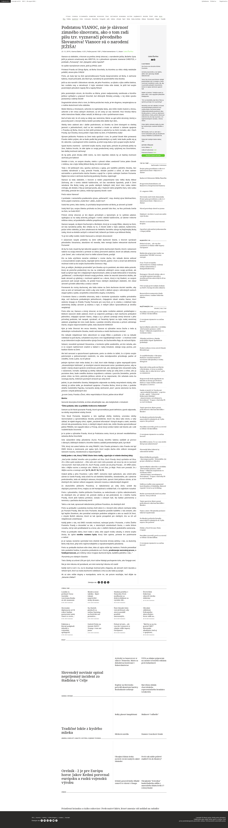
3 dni (161, 308)
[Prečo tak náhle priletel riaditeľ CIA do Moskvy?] (154, 747)
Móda (128, 19)
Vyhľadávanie (205, 1)
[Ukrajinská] (154, 784)
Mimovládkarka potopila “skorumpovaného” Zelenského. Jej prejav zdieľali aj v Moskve (153, 459)
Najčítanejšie (155, 165)
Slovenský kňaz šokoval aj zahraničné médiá (149, 450)
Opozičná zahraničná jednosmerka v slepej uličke (153, 230)
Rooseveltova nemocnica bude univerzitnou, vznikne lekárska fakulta (151, 295)
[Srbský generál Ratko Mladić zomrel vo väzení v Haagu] (127, 771)
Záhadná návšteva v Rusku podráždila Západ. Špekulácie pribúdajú (151, 340)
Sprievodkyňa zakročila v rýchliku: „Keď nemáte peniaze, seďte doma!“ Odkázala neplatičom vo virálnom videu (153, 330)
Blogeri (157, 19)
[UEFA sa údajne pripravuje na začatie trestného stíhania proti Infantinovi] (154, 649)
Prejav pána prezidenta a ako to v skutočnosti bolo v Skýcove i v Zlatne (152, 170)
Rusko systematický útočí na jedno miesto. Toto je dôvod (153, 495)
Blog (160, 16)
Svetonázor (114, 16)
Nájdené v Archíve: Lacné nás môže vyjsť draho (153, 215)
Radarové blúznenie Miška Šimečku (153, 178)
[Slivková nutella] (127, 725)
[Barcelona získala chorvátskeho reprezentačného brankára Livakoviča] (154, 675)
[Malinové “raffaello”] (154, 705)
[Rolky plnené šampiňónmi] (127, 705)
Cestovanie (87, 19)
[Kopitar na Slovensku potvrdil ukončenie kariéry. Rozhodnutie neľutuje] (127, 675)
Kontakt (67, 817)
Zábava (144, 19)
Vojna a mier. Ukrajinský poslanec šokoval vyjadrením (152, 512)
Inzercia (38, 817)
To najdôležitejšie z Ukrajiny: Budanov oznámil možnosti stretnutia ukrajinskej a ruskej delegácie (151, 359)
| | (29, 1)
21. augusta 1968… (147, 191)
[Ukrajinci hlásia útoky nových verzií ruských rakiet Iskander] (127, 747)
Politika (69, 19)
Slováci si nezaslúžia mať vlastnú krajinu (152, 223)
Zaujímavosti (138, 16)
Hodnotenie (163, 165)
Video (156, 16)
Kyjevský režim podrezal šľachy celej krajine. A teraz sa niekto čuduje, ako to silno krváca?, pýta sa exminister (152, 370)
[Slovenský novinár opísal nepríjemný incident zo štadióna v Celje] (86, 655)
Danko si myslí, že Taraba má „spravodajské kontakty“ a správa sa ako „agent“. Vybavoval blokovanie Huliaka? (152, 393)
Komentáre (92, 16)
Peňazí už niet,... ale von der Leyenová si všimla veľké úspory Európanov (152, 245)
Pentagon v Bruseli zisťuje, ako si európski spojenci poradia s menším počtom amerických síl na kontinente (152, 277)
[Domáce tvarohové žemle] (154, 725)
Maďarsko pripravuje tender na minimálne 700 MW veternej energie (152, 255)
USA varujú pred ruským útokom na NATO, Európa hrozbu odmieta (152, 287)
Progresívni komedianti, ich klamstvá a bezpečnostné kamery (152, 185)
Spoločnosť (75, 19)
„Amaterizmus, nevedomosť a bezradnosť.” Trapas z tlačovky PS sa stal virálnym (152, 400)
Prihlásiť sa (213, 1)
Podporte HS (5, 1)
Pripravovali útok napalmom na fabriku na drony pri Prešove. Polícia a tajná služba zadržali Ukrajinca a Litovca (152, 381)
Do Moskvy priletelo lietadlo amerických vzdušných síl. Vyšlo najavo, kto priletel (152, 419)
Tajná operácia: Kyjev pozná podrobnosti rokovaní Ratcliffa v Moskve (152, 409)
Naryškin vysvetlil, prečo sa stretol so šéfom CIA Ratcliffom (153, 313)
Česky (107, 16)
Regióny (145, 16)
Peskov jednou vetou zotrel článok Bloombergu (153, 349)
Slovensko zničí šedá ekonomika (152, 197)
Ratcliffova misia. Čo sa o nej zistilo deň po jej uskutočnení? (153, 443)
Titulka (68, 16)
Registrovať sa (223, 1)
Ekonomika (122, 16)
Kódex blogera (52, 817)
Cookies (61, 817)
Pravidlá (163, 19)
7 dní (165, 308)
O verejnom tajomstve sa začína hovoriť (152, 320)
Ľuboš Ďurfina (128, 51)
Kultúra (129, 16)
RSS (33, 817)
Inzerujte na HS (15, 1)
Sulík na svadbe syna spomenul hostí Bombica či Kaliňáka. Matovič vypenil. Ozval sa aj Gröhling (153, 486)
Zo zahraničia (83, 16)
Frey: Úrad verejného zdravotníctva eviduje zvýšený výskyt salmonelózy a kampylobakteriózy (151, 266)
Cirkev (81, 19)
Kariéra (44, 817)
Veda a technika (135, 19)
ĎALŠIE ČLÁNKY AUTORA (153, 155)
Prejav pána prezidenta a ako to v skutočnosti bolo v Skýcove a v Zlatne (152, 201)
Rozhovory (100, 16)
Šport (151, 16)
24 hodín (156, 308)
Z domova (75, 16)
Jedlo (108, 19)
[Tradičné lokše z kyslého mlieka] (86, 712)
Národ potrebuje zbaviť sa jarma (152, 208)
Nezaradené (150, 19)
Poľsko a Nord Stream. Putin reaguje (150, 529)
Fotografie (102, 19)
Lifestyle (118, 19)
